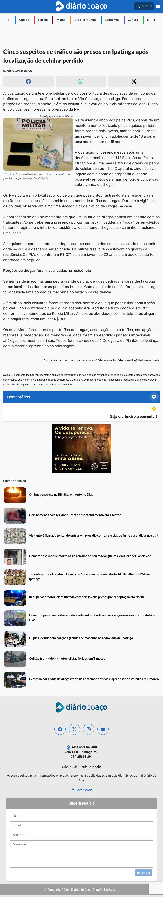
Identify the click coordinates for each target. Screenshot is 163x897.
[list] (81, 412)
